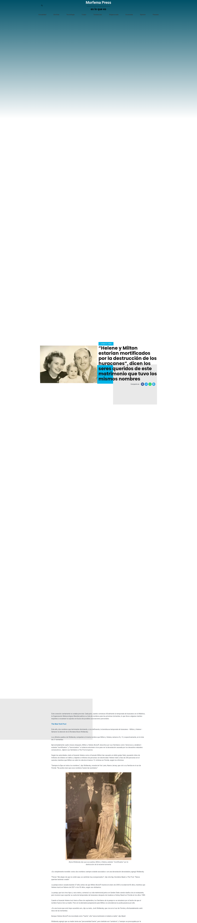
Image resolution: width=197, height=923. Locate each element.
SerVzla (56, 15)
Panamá (156, 15)
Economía (129, 15)
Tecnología (70, 15)
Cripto (84, 15)
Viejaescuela (113, 15)
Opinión (143, 15)
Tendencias (97, 15)
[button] (142, 384)
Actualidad (42, 15)
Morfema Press (98, 2)
